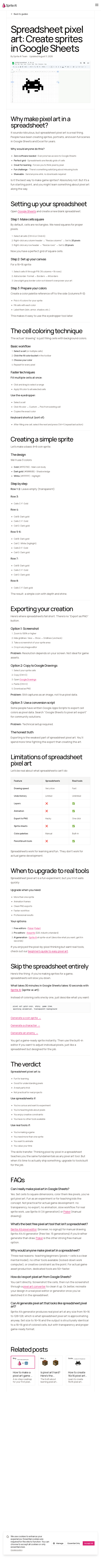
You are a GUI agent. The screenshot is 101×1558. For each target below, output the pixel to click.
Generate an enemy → (24, 1033)
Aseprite (31, 932)
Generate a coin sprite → (26, 1018)
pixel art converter (34, 1286)
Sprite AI (33, 937)
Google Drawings (28, 679)
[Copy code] (87, 1006)
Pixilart (37, 928)
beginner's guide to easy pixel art (48, 951)
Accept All (88, 1543)
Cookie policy (16, 1550)
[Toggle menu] (97, 5)
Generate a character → (25, 1025)
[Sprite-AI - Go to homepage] (9, 5)
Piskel (30, 928)
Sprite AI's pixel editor (24, 1229)
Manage (59, 1543)
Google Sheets (27, 211)
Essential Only (74, 1543)
